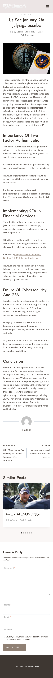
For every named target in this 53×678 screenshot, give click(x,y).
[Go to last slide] (7, 507)
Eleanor (19, 31)
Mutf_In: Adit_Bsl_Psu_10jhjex (23, 514)
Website (8, 629)
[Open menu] (47, 6)
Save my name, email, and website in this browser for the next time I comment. (27, 638)
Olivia (14, 519)
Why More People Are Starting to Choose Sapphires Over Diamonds (13, 453)
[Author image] (11, 32)
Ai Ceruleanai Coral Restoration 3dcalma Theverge (40, 451)
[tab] (21, 532)
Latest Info (26, 14)
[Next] (46, 507)
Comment (9, 568)
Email (7, 617)
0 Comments (28, 35)
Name (7, 604)
